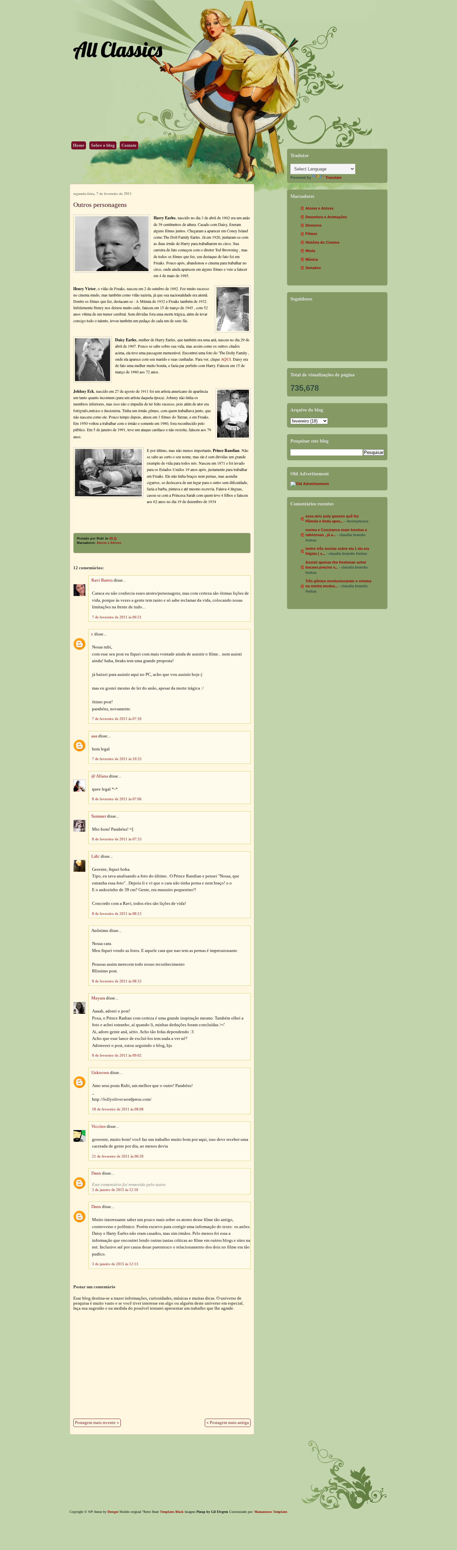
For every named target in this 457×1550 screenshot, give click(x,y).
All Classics (117, 49)
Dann (96, 1173)
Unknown (100, 1072)
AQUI (226, 359)
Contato (128, 145)
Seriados (313, 268)
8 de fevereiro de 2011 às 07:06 (117, 799)
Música (311, 259)
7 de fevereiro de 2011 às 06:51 (117, 617)
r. (92, 634)
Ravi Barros (102, 580)
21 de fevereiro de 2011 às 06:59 (118, 1156)
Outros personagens (100, 204)
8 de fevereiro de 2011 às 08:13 (117, 914)
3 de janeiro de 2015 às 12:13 (115, 1264)
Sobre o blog (103, 145)
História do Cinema (322, 242)
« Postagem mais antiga (227, 1422)
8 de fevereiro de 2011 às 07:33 (117, 839)
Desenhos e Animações (326, 217)
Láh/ (95, 856)
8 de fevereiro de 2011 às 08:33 (117, 981)
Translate (334, 177)
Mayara (98, 998)
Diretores (313, 225)
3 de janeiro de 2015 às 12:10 (115, 1190)
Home (78, 145)
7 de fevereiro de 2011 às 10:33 (117, 759)
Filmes (311, 234)
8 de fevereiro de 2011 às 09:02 (117, 1055)
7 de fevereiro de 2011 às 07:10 (117, 719)
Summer (98, 816)
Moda (310, 251)
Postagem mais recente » (97, 1422)
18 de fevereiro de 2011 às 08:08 (118, 1109)
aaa (94, 736)
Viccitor (98, 1126)
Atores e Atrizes (109, 543)
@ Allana (99, 776)
